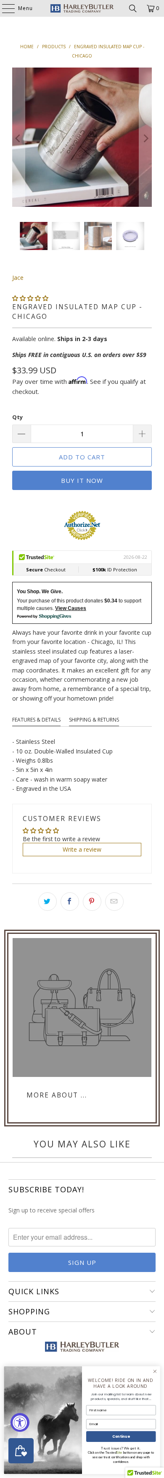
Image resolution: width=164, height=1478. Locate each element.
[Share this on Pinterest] (92, 901)
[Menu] (4, 8)
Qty (17, 417)
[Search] (133, 8)
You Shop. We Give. (40, 591)
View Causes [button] (70, 608)
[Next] (145, 138)
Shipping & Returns (94, 719)
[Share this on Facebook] (70, 901)
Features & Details (36, 719)
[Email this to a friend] (114, 901)
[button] (30, 298)
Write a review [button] (82, 849)
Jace (18, 278)
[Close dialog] (155, 1371)
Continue (121, 1436)
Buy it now (82, 480)
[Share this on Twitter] (47, 901)
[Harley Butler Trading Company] (82, 8)
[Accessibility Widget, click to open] (20, 1422)
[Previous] (18, 138)
